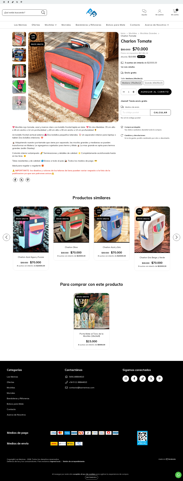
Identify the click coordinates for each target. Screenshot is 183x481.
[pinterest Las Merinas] (21, 2)
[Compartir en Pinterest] (28, 181)
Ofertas (36, 25)
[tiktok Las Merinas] (13, 2)
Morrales (66, 25)
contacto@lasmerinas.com (81, 387)
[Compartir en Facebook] (15, 181)
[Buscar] (43, 12)
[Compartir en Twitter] (21, 181)
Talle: (132, 78)
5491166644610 (76, 376)
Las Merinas (20, 25)
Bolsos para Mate (115, 25)
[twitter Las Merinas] (17, 2)
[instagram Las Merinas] (4, 2)
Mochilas (50, 25)
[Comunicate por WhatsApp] (178, 475)
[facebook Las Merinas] (8, 2)
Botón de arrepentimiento (74, 461)
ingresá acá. (55, 461)
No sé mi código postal (130, 118)
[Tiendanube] (167, 459)
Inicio (123, 33)
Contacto (135, 25)
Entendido (91, 477)
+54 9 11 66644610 (78, 382)
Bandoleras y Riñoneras (88, 25)
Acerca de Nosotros (156, 25)
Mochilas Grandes (148, 33)
